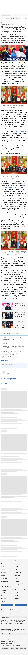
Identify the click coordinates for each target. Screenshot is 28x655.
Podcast (17, 598)
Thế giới (17, 569)
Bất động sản (4, 581)
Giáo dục (3, 569)
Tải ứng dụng (5, 648)
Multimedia (4, 598)
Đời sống (3, 572)
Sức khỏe (3, 575)
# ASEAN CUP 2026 (15, 18)
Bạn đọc (17, 581)
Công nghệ (17, 575)
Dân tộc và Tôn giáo (6, 566)
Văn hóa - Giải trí (19, 572)
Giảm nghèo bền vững (6, 587)
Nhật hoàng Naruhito (7, 356)
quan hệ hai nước (21, 131)
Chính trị (5, 22)
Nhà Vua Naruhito (6, 293)
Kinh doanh (18, 563)
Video (16, 595)
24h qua (3, 601)
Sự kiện (21, 605)
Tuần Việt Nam (5, 584)
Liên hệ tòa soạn (5, 617)
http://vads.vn (8, 643)
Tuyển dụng (23, 648)
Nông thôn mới (18, 587)
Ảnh (2, 595)
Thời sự (3, 563)
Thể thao (17, 566)
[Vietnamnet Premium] (4, 561)
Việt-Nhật (5, 354)
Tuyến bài (7, 605)
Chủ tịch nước (18, 351)
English (3, 592)
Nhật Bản (11, 351)
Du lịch (16, 578)
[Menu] (2, 18)
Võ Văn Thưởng (14, 71)
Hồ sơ (16, 592)
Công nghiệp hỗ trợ (19, 584)
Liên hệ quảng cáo (6, 633)
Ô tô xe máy (4, 578)
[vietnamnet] (7, 19)
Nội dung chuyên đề (20, 589)
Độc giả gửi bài (14, 648)
